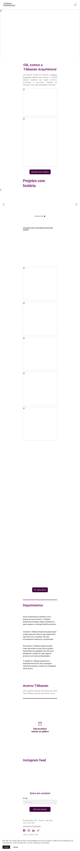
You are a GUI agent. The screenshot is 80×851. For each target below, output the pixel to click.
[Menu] (75, 5)
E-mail (25, 798)
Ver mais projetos (40, 590)
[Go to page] (38, 830)
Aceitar (6, 847)
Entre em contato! (40, 809)
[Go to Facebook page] (24, 830)
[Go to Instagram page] (29, 830)
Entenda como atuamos (40, 172)
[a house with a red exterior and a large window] (40, 243)
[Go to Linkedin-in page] (33, 830)
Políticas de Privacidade (32, 826)
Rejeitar (15, 847)
